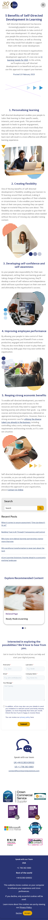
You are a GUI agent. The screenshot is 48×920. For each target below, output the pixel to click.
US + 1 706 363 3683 (24, 766)
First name (6, 665)
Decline (19, 913)
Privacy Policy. (26, 907)
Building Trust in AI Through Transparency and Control (23, 532)
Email (5, 674)
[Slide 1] (25, 628)
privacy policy (25, 717)
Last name (29, 665)
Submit (23, 724)
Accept (27, 913)
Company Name (31, 674)
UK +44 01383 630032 (24, 762)
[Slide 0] (23, 628)
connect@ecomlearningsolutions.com (24, 771)
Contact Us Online (15, 489)
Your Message (7, 683)
